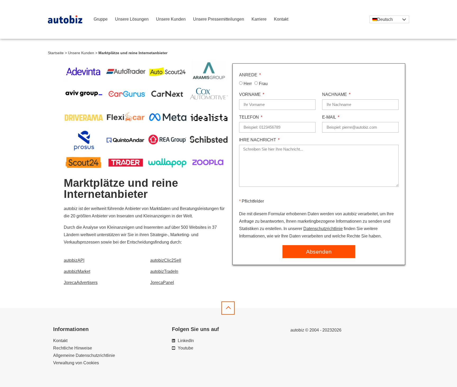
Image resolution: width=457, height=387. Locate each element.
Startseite (56, 53)
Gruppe (101, 19)
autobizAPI (74, 260)
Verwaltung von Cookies (76, 363)
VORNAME (250, 94)
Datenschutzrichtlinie (323, 228)
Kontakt (281, 19)
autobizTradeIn (164, 271)
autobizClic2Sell (165, 260)
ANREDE (248, 75)
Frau (263, 83)
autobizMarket (77, 271)
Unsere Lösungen (132, 19)
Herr (248, 83)
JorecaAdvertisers (81, 282)
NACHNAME (335, 94)
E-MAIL (329, 117)
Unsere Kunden (171, 19)
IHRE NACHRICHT (258, 140)
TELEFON (249, 117)
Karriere (259, 19)
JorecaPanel (162, 282)
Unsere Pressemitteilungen (218, 19)
